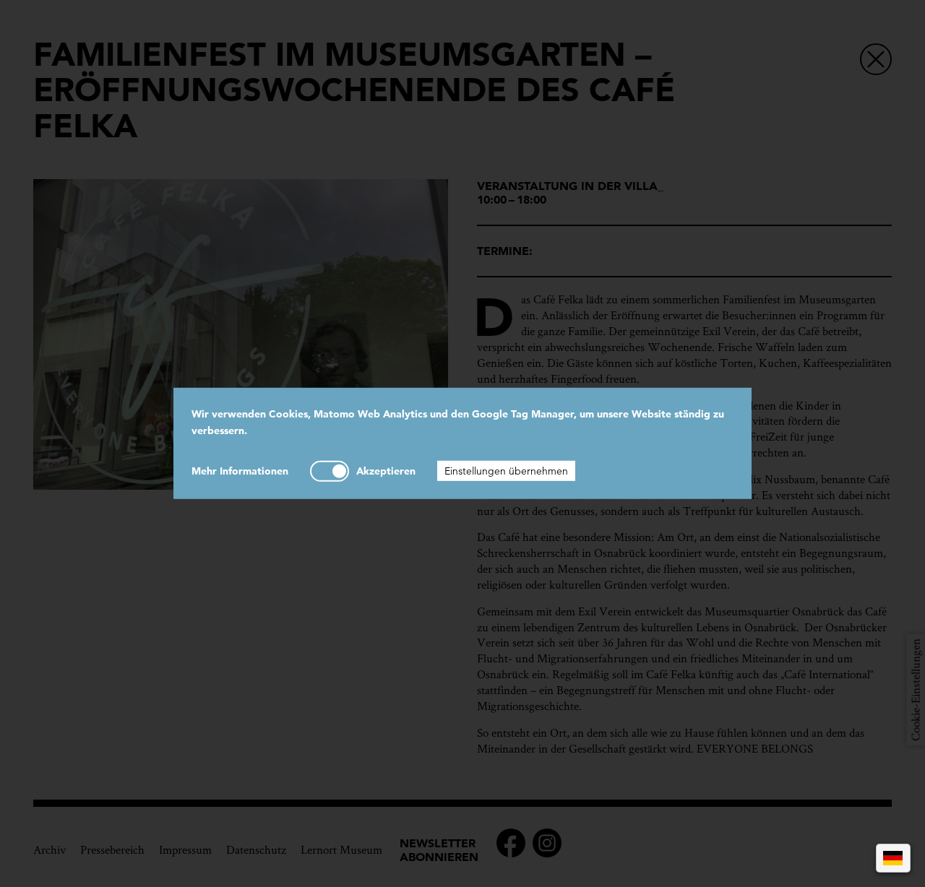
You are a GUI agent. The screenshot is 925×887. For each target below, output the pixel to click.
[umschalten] (329, 470)
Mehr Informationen (240, 470)
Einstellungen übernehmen (506, 470)
